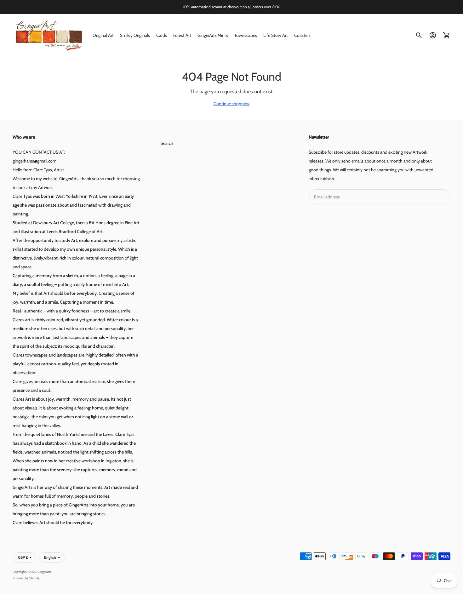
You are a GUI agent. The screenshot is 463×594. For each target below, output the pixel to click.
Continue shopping (231, 103)
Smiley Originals (135, 35)
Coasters (302, 35)
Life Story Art (275, 35)
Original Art (103, 35)
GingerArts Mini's (212, 35)
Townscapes (245, 35)
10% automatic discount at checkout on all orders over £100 (231, 6)
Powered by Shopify (26, 578)
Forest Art (182, 35)
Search (167, 143)
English (50, 557)
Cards (161, 35)
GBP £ (23, 557)
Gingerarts (44, 572)
